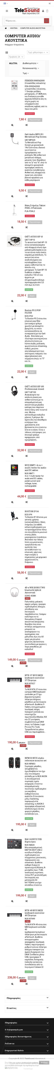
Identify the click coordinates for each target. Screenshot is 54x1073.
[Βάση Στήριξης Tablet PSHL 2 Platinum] (14, 210)
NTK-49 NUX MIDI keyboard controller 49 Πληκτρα (34, 913)
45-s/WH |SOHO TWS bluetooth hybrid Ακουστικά (35, 590)
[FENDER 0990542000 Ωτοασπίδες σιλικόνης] (14, 85)
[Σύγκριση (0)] (50, 4)
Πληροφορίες (14, 998)
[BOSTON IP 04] (14, 516)
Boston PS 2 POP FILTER (33, 311)
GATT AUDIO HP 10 (34, 236)
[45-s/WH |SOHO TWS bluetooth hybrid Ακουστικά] (14, 592)
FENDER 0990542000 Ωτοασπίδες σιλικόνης (35, 81)
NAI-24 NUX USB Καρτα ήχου (33, 840)
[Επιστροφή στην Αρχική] (6, 28)
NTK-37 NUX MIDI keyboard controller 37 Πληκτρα (34, 678)
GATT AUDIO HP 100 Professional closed (34, 387)
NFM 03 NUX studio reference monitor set (36, 759)
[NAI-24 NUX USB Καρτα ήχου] (14, 843)
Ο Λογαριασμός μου (14, 1029)
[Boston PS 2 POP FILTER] (14, 314)
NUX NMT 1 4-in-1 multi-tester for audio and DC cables (35, 467)
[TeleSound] (27, 11)
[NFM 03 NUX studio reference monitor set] (14, 762)
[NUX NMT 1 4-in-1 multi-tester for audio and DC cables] (14, 469)
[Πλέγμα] (7, 52)
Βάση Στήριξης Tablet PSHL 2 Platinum (35, 206)
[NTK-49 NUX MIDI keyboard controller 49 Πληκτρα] (14, 915)
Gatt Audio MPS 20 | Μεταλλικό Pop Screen (36, 135)
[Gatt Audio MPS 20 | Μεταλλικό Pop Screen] (14, 138)
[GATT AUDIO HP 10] (14, 241)
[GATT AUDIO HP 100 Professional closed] (14, 391)
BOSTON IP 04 (32, 511)
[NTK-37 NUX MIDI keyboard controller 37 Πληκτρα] (14, 679)
